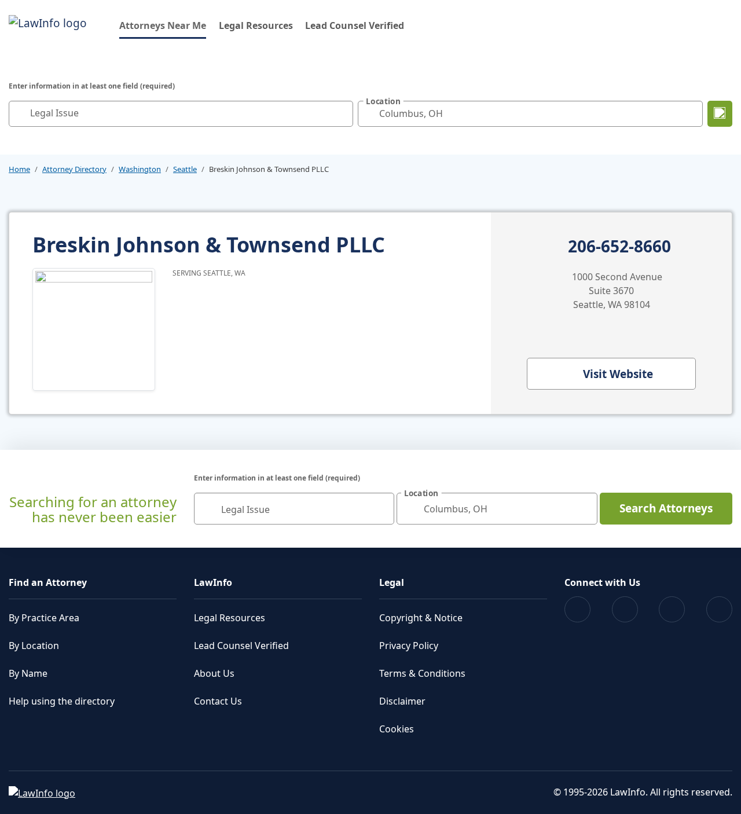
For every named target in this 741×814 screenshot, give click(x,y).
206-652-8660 (619, 246)
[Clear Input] (342, 113)
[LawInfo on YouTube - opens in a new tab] (672, 609)
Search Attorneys (666, 508)
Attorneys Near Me (162, 25)
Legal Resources (256, 25)
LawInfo (213, 582)
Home (19, 169)
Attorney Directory (74, 169)
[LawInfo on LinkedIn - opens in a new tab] (719, 609)
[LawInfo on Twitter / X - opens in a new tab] (625, 609)
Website (618, 374)
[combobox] (181, 114)
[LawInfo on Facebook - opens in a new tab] (577, 609)
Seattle (185, 169)
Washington (140, 169)
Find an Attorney (48, 582)
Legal (391, 582)
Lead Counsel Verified (354, 25)
